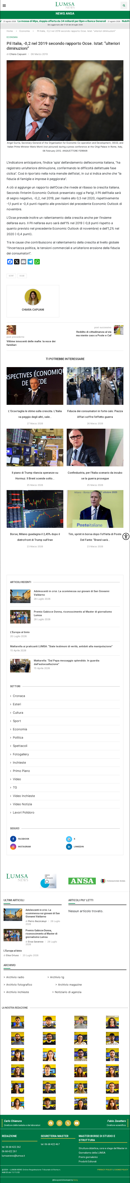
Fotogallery (21, 754)
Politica (18, 737)
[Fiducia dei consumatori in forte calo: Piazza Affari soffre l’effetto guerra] (95, 386)
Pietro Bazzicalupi (37, 921)
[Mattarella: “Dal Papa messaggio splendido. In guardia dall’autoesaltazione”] (20, 665)
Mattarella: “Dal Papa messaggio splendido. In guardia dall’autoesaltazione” (66, 662)
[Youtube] (77, 1123)
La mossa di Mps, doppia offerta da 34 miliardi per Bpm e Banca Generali (45, 21)
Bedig (75, 1180)
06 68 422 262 (13, 1147)
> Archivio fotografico (18, 984)
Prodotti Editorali (87, 1161)
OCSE (22, 276)
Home (10, 31)
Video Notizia (22, 804)
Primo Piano (21, 771)
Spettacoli (20, 746)
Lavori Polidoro (23, 812)
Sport (17, 721)
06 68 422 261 (9, 1151)
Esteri (17, 704)
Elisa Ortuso (12, 955)
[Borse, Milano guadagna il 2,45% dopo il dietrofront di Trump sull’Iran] (35, 509)
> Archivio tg (55, 977)
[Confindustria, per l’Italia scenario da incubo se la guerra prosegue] (95, 447)
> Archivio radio (14, 977)
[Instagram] (59, 1123)
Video (17, 779)
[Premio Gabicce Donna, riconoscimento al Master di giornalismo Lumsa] (20, 617)
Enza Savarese (36, 941)
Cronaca (19, 696)
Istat (11, 276)
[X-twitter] (68, 1123)
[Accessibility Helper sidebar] (126, 536)
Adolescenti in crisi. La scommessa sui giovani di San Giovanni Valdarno (71, 593)
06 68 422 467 (52, 1144)
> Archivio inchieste (16, 992)
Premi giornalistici (88, 1157)
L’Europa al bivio (20, 632)
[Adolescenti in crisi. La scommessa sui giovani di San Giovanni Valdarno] (20, 596)
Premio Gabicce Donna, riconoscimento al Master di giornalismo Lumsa (73, 613)
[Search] (124, 5)
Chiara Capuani (17, 54)
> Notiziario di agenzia (66, 992)
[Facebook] (51, 1123)
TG (15, 787)
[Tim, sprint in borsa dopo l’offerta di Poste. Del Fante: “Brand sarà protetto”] (95, 509)
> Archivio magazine (68, 984)
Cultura (18, 712)
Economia (24, 31)
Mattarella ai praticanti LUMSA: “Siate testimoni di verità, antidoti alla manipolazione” (61, 646)
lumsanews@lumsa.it (13, 1155)
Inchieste (19, 762)
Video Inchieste (24, 796)
